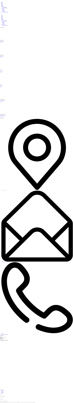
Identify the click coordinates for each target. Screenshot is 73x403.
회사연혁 (3, 9)
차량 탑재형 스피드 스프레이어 (2, 115)
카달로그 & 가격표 (4, 7)
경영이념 (3, 22)
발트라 (2, 2)
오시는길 (3, 10)
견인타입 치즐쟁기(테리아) (2, 100)
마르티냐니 (2, 19)
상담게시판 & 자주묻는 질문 (5, 25)
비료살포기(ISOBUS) (2, 41)
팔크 (1, 4)
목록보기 (1, 338)
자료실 (2, 6)
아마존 (2, 16)
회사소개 (2, 8)
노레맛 (2, 5)
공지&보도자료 (4, 11)
